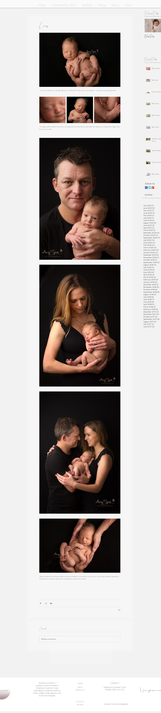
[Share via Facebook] (40, 603)
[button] (115, 5)
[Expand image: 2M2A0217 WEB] (107, 110)
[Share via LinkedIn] (51, 603)
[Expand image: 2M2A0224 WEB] (52, 110)
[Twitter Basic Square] (149, 187)
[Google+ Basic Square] (153, 187)
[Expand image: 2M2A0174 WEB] (80, 110)
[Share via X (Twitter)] (46, 603)
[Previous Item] (148, 25)
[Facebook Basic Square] (146, 187)
